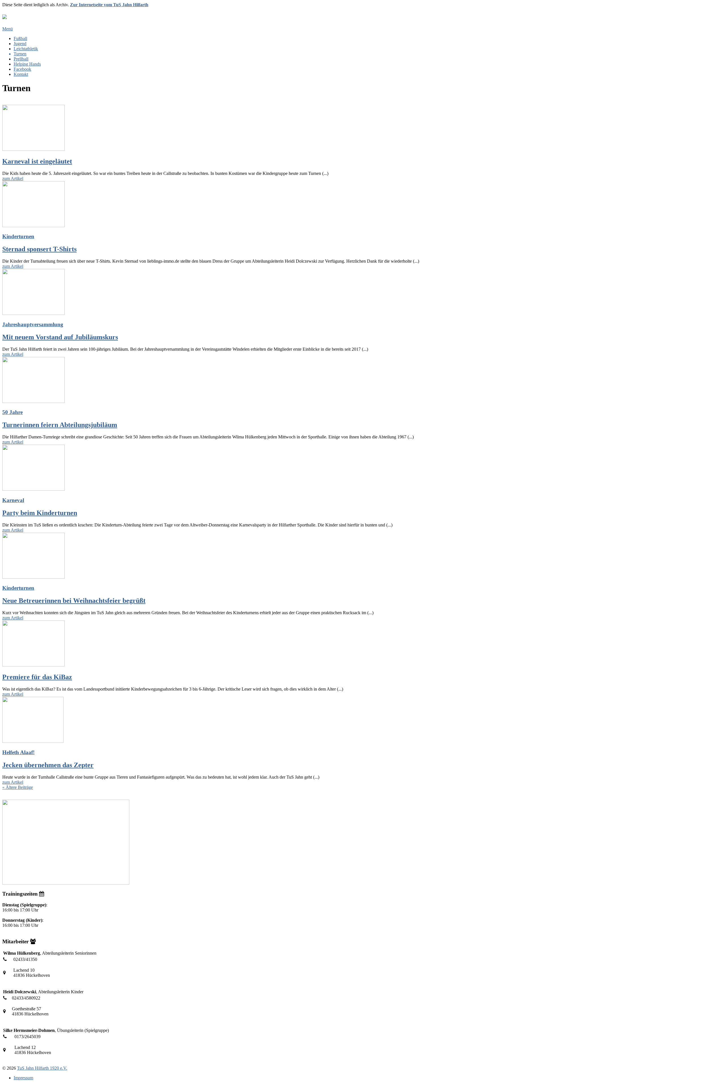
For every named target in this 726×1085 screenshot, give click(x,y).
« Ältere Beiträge (17, 787)
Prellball (21, 59)
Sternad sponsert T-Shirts (39, 249)
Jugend (20, 43)
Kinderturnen (18, 236)
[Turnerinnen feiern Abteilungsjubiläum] (363, 380)
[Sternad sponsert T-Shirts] (363, 204)
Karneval (13, 500)
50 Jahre (12, 412)
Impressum (23, 1077)
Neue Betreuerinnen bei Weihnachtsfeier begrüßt (73, 600)
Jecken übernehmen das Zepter (48, 765)
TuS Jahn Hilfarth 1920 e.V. (42, 1068)
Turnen (20, 53)
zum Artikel (12, 178)
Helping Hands (27, 64)
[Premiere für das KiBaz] (363, 644)
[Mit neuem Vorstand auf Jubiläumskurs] (363, 292)
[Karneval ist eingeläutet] (363, 128)
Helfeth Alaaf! (18, 752)
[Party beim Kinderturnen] (363, 468)
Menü (7, 28)
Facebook (22, 69)
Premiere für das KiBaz (37, 677)
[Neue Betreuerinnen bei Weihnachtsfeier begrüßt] (363, 556)
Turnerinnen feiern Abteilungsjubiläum (59, 424)
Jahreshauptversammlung (32, 324)
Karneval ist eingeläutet (37, 161)
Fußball (20, 38)
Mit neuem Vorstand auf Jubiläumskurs (60, 337)
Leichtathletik (26, 48)
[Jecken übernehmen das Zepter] (363, 720)
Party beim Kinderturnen (39, 513)
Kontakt (21, 74)
